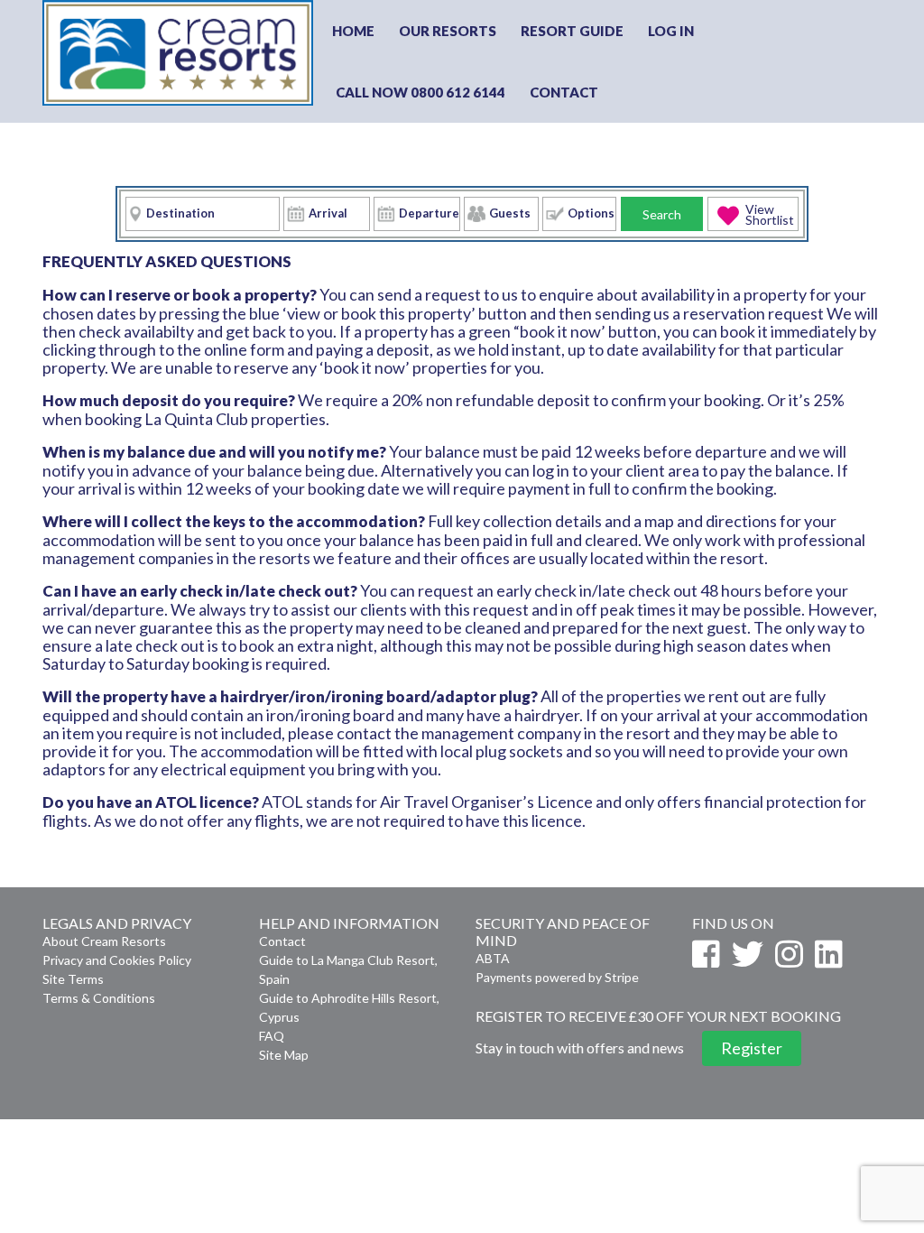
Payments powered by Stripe (557, 977)
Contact (564, 92)
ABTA (493, 958)
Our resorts (447, 31)
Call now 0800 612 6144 (420, 92)
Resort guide (572, 31)
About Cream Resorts (104, 941)
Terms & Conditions (98, 998)
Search (661, 214)
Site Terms (73, 979)
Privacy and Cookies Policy (116, 960)
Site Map (284, 1054)
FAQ (271, 1035)
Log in (671, 31)
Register (751, 1048)
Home (353, 31)
